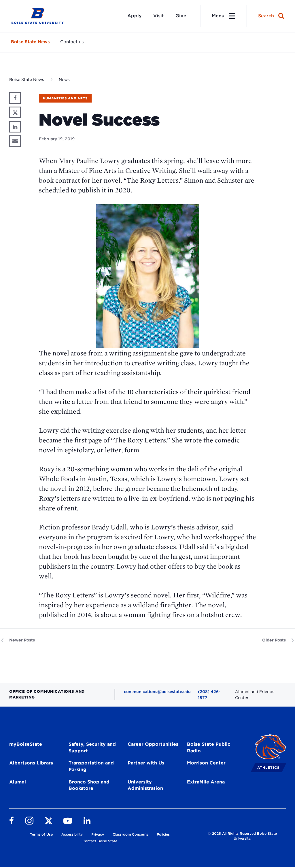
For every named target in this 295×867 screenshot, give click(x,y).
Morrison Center (206, 763)
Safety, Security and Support (92, 747)
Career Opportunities (153, 744)
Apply (134, 15)
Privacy (97, 834)
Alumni (17, 782)
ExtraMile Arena (206, 782)
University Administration (145, 785)
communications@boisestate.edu (157, 691)
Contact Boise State (99, 841)
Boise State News (30, 41)
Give (180, 15)
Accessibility (72, 834)
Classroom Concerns (130, 834)
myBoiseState (25, 744)
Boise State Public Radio (208, 747)
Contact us (72, 41)
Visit (158, 15)
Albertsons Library (31, 763)
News (64, 79)
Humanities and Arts (65, 98)
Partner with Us (146, 763)
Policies (163, 834)
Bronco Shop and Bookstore (89, 785)
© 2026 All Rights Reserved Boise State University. (242, 836)
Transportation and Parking (91, 766)
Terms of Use (41, 834)
